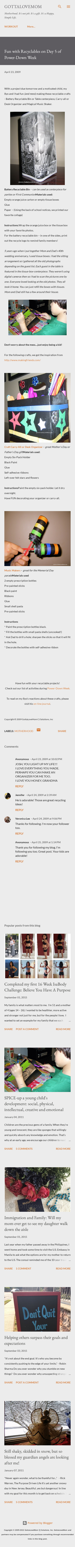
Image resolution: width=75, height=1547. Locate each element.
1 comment (23, 1268)
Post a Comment (27, 1029)
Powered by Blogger (40, 1523)
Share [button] (62, 731)
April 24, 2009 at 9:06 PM (47, 818)
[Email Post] (38, 731)
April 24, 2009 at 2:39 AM (41, 794)
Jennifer (20, 794)
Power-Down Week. (58, 688)
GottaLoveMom (23, 6)
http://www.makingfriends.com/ (22, 360)
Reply (19, 786)
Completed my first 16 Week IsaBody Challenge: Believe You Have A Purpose (37, 987)
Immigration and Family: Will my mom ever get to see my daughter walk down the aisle (36, 1223)
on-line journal (41, 703)
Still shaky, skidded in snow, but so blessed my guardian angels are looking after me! (36, 1457)
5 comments (24, 1148)
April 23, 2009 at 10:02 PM (47, 759)
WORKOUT (11, 26)
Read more (63, 1029)
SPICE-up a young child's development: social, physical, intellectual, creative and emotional (34, 1103)
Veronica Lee (22, 818)
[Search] (60, 6)
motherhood (24, 731)
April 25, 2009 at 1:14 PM (46, 842)
